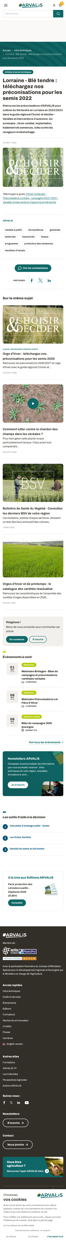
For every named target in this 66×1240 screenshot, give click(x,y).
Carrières (8, 1038)
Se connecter (16, 639)
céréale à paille (13, 230)
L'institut (7, 1026)
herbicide (10, 236)
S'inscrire (37, 639)
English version (15, 1044)
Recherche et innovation (15, 1020)
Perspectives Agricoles (15, 1080)
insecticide (28, 236)
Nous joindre (15, 1144)
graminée (55, 230)
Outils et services (12, 997)
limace (44, 236)
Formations (9, 1014)
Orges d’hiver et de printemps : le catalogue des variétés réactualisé (28, 586)
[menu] (5, 5)
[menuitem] (54, 5)
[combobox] (33, 13)
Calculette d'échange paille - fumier (29, 825)
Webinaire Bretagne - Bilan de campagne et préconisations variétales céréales (39, 675)
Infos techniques (11, 991)
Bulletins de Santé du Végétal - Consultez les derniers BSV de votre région (32, 511)
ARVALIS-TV (10, 1068)
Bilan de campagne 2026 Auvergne (36, 725)
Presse (6, 1032)
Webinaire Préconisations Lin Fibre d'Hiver (39, 701)
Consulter (17, 903)
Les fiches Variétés (20, 837)
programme (11, 243)
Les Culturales (10, 1074)
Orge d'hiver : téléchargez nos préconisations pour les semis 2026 (29, 356)
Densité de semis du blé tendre (27, 848)
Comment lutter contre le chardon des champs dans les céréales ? (30, 431)
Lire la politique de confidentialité (18, 1225)
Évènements (9, 1003)
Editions (7, 1008)
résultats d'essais (15, 250)
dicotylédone (35, 230)
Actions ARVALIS (12, 1085)
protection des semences (38, 243)
